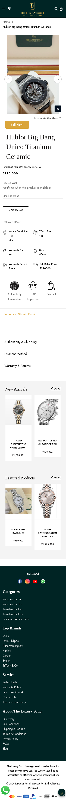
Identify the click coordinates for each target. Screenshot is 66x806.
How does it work (13, 692)
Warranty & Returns (17, 366)
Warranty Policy (12, 687)
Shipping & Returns (14, 729)
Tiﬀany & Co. (10, 665)
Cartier (7, 655)
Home (6, 22)
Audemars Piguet (13, 645)
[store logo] (32, 9)
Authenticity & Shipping (20, 342)
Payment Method (15, 354)
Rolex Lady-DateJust (18, 531)
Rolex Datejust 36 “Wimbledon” (18, 444)
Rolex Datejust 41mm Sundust (47, 533)
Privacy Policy (10, 738)
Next (58, 79)
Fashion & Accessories (16, 619)
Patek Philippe (11, 641)
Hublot (7, 650)
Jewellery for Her (12, 609)
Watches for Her (12, 599)
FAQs (6, 743)
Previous (8, 79)
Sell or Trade (10, 682)
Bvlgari (6, 660)
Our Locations (11, 724)
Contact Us (9, 697)
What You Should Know (19, 314)
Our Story (8, 719)
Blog (5, 748)
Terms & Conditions (14, 733)
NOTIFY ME (15, 210)
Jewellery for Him (13, 614)
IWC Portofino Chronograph (47, 442)
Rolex (6, 636)
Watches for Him (12, 604)
